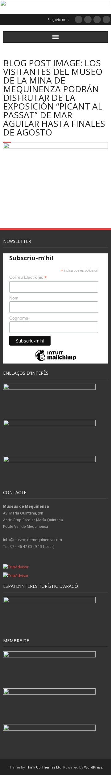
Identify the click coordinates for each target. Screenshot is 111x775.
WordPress (93, 767)
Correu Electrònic (28, 277)
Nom (13, 297)
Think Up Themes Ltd (43, 767)
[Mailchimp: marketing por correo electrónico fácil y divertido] (55, 360)
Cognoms (18, 318)
